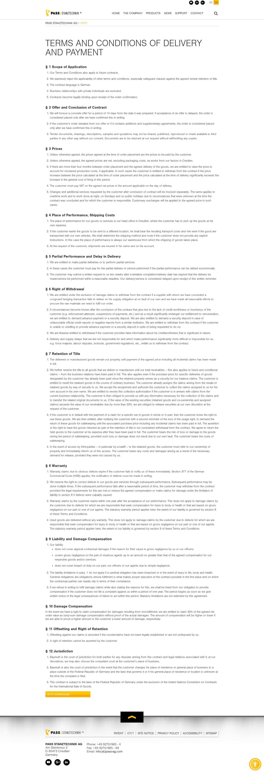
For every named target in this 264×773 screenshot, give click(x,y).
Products (153, 13)
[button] (255, 764)
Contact (197, 13)
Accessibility (192, 733)
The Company (132, 13)
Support (181, 13)
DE (210, 2)
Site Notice (146, 733)
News (168, 13)
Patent (118, 733)
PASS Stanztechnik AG (61, 23)
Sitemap (211, 733)
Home (116, 13)
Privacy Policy (168, 733)
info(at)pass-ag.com (109, 751)
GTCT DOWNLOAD (58, 694)
